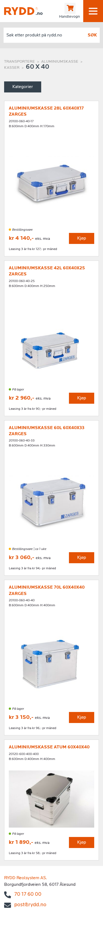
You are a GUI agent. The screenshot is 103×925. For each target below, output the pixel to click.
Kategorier (22, 87)
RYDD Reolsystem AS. (25, 878)
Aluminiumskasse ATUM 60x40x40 (49, 747)
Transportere (19, 62)
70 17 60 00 (27, 894)
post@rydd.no (30, 905)
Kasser (12, 68)
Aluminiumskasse (59, 62)
